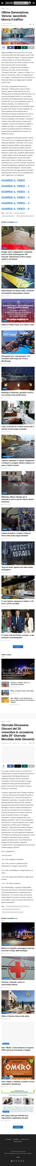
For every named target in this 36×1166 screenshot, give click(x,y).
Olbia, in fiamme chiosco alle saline (22, 895)
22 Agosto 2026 (6, 262)
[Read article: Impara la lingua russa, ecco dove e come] (18, 310)
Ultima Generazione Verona (24, 216)
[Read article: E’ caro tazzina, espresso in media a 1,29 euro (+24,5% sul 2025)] (18, 587)
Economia (6, 597)
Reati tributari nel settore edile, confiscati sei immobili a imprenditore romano (17, 291)
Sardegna (8, 925)
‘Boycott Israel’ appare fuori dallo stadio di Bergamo (17, 568)
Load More (18, 850)
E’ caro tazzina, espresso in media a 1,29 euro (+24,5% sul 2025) (17, 602)
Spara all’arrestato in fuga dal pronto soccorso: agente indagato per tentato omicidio (16, 810)
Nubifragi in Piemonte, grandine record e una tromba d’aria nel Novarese (17, 393)
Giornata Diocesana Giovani (11, 1113)
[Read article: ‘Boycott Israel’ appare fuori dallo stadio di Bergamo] (18, 553)
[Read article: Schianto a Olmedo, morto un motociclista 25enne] (5, 888)
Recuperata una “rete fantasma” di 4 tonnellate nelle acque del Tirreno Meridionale (15, 358)
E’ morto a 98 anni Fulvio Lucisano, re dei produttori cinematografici (17, 636)
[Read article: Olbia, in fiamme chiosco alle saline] (5, 896)
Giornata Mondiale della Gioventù (12, 1116)
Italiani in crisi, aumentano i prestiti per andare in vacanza (16, 707)
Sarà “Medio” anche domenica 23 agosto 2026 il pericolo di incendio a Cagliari (22, 904)
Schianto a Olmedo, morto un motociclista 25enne (20, 887)
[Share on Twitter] (17, 47)
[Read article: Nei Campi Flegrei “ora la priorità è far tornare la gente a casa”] (18, 760)
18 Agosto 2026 (6, 606)
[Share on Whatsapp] (25, 47)
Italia (7, 8)
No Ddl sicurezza (19, 213)
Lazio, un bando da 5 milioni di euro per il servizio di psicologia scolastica (17, 427)
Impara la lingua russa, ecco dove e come (17, 324)
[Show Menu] (2, 3)
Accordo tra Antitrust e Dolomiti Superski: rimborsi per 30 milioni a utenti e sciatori (18, 741)
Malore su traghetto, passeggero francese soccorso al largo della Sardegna (16, 878)
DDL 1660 (9, 213)
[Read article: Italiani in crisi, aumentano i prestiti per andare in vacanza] (18, 692)
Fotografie (7, 456)
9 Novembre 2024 (6, 23)
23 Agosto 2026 (8, 881)
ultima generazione (8, 216)
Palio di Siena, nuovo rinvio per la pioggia (17, 844)
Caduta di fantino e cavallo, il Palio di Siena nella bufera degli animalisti (16, 534)
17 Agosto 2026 (6, 847)
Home (3, 8)
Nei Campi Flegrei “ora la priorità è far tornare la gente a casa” (16, 775)
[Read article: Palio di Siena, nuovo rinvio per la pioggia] (18, 830)
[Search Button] (34, 3)
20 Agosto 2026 (6, 468)
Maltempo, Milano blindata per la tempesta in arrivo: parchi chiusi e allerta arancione (17, 499)
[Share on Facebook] (10, 47)
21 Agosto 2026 (6, 327)
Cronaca (6, 1148)
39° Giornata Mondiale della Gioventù (17, 1110)
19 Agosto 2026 (6, 572)
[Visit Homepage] (18, 3)
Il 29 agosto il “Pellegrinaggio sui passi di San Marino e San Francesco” (17, 673)
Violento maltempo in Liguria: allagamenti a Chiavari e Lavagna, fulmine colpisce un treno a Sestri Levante (17, 462)
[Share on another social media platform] (31, 47)
